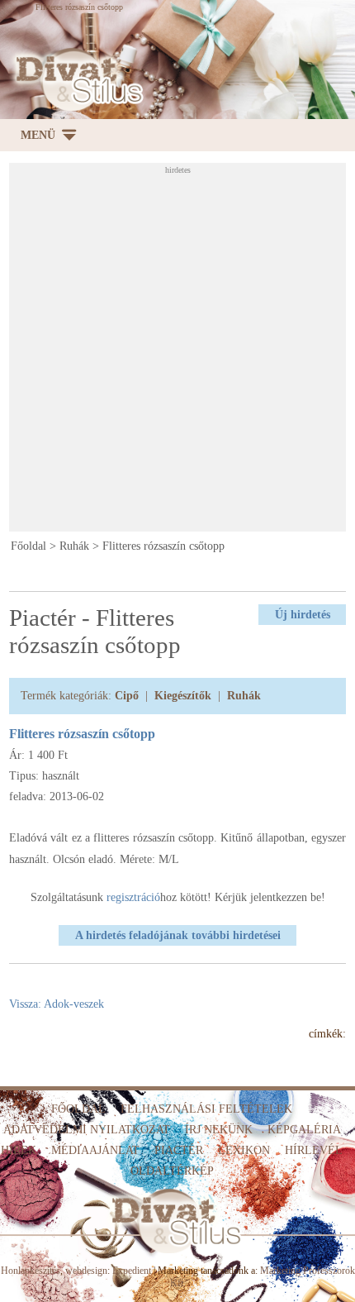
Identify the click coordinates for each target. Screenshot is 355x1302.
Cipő (127, 695)
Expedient (131, 1270)
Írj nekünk (219, 1129)
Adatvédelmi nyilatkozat (86, 1129)
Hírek (18, 1150)
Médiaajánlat (95, 1150)
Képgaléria (304, 1129)
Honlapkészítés (30, 1270)
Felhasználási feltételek (206, 1109)
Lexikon (244, 1150)
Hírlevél (314, 1150)
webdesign (86, 1270)
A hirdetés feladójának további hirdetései (178, 935)
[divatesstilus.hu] (75, 79)
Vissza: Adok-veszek (56, 1004)
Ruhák (74, 546)
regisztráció (133, 897)
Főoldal (28, 546)
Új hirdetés (302, 614)
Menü (38, 135)
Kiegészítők (182, 695)
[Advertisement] (177, 352)
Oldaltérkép (172, 1171)
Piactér (178, 1150)
